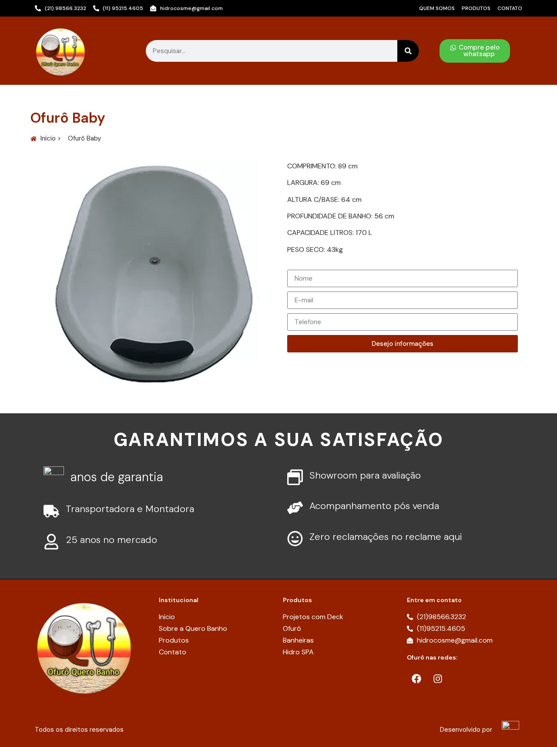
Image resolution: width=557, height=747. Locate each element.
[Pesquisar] (408, 51)
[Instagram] (437, 678)
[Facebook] (416, 678)
